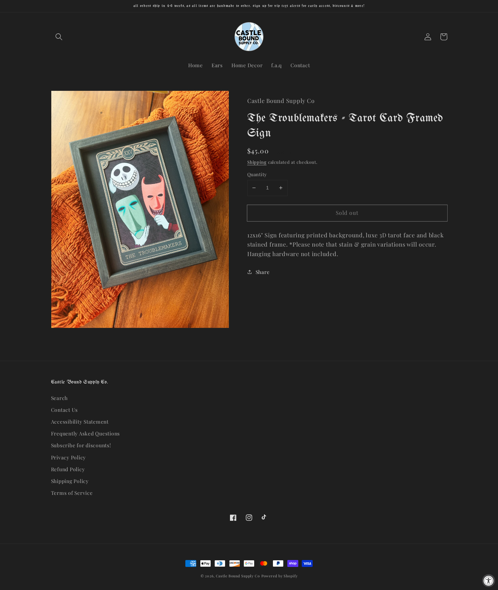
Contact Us (64, 409)
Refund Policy (68, 469)
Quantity (257, 174)
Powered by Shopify (279, 575)
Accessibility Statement (80, 421)
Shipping (257, 162)
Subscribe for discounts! (81, 445)
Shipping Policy (70, 481)
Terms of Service (72, 492)
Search (59, 397)
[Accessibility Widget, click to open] (488, 580)
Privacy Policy (68, 457)
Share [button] (263, 271)
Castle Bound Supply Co (238, 575)
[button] (59, 37)
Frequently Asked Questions (85, 433)
